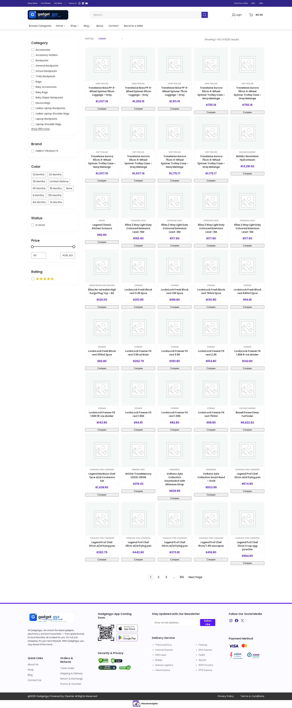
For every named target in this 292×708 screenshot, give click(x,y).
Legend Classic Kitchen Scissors (102, 226)
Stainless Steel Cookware (102, 469)
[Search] (204, 15)
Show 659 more (40, 129)
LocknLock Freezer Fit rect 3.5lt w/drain (138, 352)
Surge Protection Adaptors (102, 285)
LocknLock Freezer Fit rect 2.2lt (211, 352)
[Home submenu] (64, 25)
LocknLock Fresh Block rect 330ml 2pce (102, 352)
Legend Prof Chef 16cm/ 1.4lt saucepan (211, 544)
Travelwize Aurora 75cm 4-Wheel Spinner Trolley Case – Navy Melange (174, 162)
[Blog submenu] (90, 25)
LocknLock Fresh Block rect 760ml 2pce (211, 291)
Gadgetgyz (36, 630)
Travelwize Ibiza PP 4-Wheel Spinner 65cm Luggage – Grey (138, 91)
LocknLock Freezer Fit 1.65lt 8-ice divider (247, 352)
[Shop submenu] (77, 25)
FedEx (202, 654)
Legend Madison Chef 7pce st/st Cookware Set (102, 477)
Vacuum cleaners (247, 152)
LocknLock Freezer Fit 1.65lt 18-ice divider (102, 414)
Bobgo (158, 660)
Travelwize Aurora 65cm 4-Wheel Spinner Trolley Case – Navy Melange (102, 162)
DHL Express (205, 649)
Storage (138, 285)
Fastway (203, 644)
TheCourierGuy (163, 644)
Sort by (89, 38)
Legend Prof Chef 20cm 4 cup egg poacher (247, 546)
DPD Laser (160, 654)
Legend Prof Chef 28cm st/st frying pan (138, 544)
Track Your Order (241, 3)
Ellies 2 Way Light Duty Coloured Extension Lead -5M (138, 228)
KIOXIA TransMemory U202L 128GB (138, 475)
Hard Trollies (102, 83)
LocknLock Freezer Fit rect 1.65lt (138, 414)
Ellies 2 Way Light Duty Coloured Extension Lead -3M (174, 228)
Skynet (202, 660)
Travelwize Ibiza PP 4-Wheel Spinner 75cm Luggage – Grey (174, 91)
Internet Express (164, 649)
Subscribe (208, 622)
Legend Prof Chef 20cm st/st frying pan (102, 544)
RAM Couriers (206, 665)
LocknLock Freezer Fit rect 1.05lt (175, 414)
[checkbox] (38, 174)
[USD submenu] (255, 3)
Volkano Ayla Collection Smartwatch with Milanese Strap (174, 479)
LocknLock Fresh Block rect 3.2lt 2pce (138, 291)
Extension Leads (138, 220)
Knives (102, 220)
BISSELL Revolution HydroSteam (247, 158)
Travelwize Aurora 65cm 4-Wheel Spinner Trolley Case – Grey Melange (138, 162)
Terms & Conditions (252, 696)
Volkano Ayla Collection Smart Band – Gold (211, 477)
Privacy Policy (226, 696)
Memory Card (138, 469)
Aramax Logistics (164, 665)
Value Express (162, 670)
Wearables (175, 469)
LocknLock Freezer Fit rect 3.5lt (175, 352)
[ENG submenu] (263, 3)
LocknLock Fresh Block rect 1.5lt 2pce (174, 291)
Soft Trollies (247, 83)
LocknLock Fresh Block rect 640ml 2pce (247, 291)
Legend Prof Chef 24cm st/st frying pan (175, 544)
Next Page (195, 577)
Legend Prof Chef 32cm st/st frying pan (247, 475)
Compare (102, 109)
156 (182, 577)
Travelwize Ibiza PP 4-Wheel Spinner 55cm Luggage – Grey (101, 91)
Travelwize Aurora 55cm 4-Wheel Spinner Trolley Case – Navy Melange (211, 93)
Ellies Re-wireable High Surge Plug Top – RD (102, 291)
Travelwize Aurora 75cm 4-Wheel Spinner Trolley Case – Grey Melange (211, 162)
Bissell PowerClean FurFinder (247, 414)
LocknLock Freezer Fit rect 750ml (211, 414)
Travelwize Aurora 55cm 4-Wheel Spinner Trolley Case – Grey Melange (247, 93)
